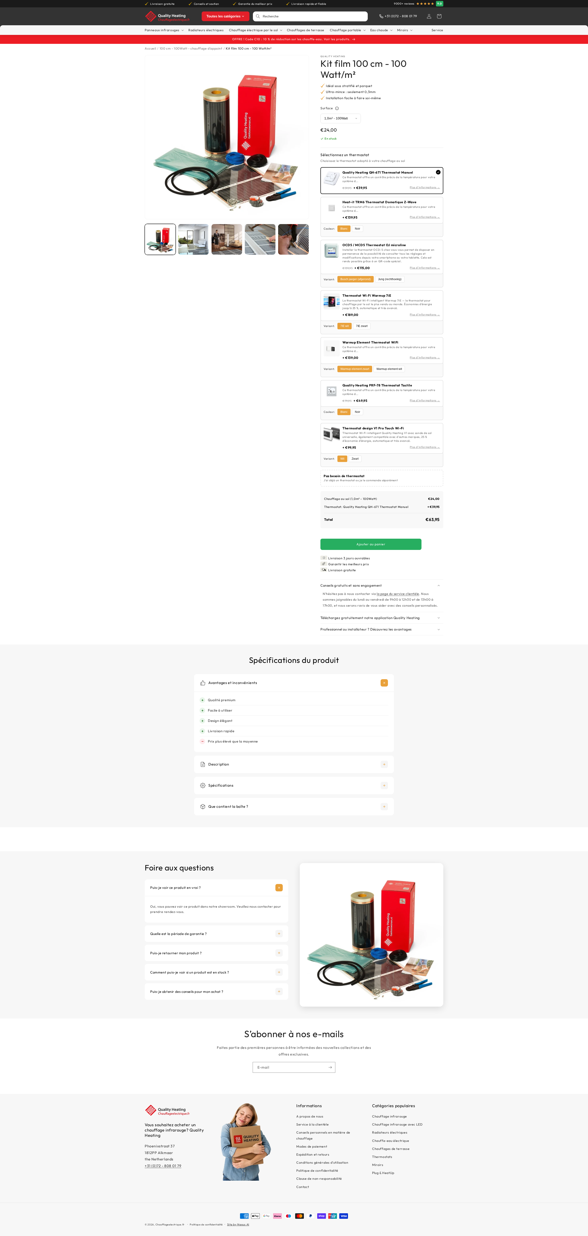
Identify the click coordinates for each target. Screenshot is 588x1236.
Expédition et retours (312, 1155)
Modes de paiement (311, 1146)
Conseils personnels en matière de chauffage (323, 1135)
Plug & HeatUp (383, 1173)
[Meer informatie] (337, 108)
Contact (302, 1187)
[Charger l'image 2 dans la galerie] (193, 239)
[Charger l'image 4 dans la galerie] (260, 239)
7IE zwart (362, 326)
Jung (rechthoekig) (389, 279)
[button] (439, 16)
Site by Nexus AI (238, 1224)
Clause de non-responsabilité (319, 1179)
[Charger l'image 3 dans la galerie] (226, 239)
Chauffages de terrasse (391, 1149)
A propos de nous (309, 1117)
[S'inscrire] (330, 1067)
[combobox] (314, 16)
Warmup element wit (389, 369)
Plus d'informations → (425, 187)
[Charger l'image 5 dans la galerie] (293, 239)
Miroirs (377, 1165)
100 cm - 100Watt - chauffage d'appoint (191, 48)
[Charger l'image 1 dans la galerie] (160, 239)
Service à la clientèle (312, 1125)
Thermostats (382, 1157)
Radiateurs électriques (389, 1133)
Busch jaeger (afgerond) (355, 279)
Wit (342, 458)
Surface (326, 108)
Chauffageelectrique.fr (170, 1224)
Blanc (344, 228)
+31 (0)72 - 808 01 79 (163, 1166)
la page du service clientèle (398, 594)
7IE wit (344, 326)
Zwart (355, 458)
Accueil (150, 48)
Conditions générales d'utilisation (322, 1163)
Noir (357, 228)
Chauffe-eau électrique (390, 1141)
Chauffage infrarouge (389, 1117)
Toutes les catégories (223, 16)
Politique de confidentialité (317, 1171)
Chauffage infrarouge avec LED (397, 1125)
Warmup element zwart (354, 369)
